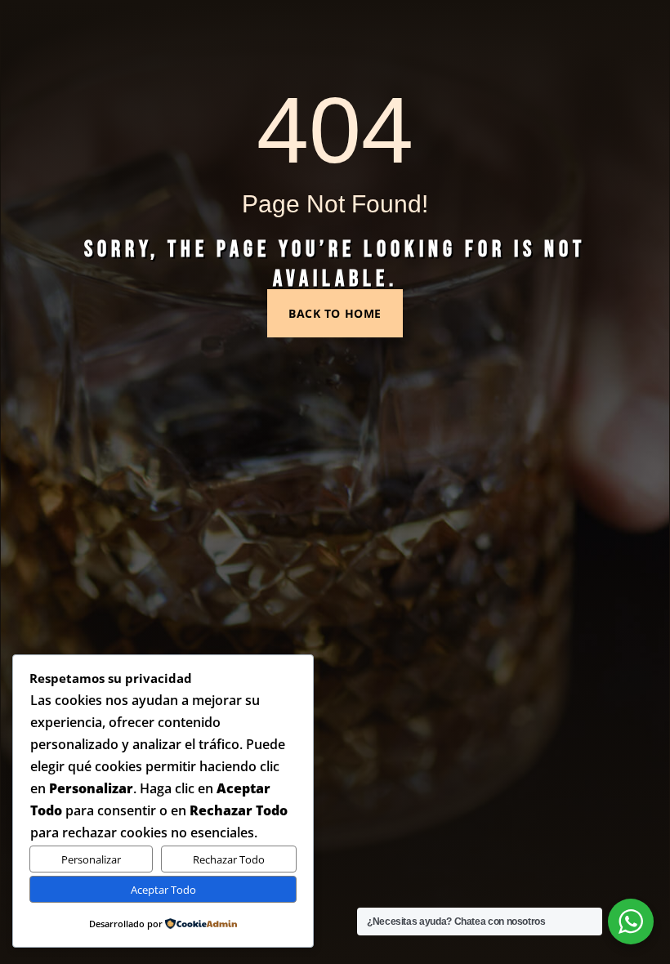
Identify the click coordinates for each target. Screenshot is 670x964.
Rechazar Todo (229, 859)
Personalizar (91, 859)
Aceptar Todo (163, 889)
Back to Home (335, 313)
